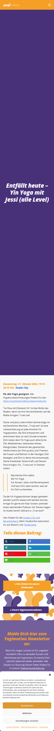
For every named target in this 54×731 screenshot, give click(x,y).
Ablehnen (27, 713)
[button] (49, 674)
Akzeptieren (27, 705)
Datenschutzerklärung (32, 668)
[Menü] (49, 4)
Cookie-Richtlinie (12, 727)
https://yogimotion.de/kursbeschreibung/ (24, 401)
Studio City (22, 387)
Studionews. (30, 524)
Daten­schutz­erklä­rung (29, 727)
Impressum (43, 727)
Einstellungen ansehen (27, 720)
